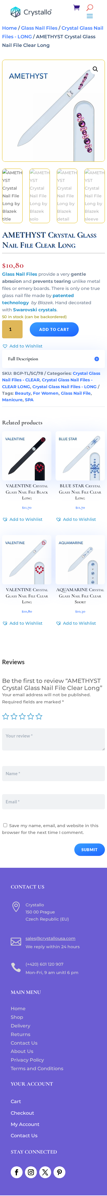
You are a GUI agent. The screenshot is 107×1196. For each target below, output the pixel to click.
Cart (16, 1101)
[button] (95, 69)
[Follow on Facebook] (17, 1172)
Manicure (12, 399)
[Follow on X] (45, 1172)
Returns (20, 1034)
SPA (29, 399)
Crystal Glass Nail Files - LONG (64, 386)
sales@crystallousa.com (50, 938)
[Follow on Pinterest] (59, 1172)
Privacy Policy (27, 1060)
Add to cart (54, 329)
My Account (25, 1124)
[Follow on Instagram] (31, 1172)
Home (9, 28)
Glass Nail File (76, 393)
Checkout (22, 1113)
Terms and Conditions (37, 1068)
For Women (46, 393)
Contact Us (24, 1043)
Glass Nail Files (39, 28)
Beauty (23, 393)
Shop (17, 1017)
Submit (89, 849)
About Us (22, 1051)
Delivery (20, 1026)
